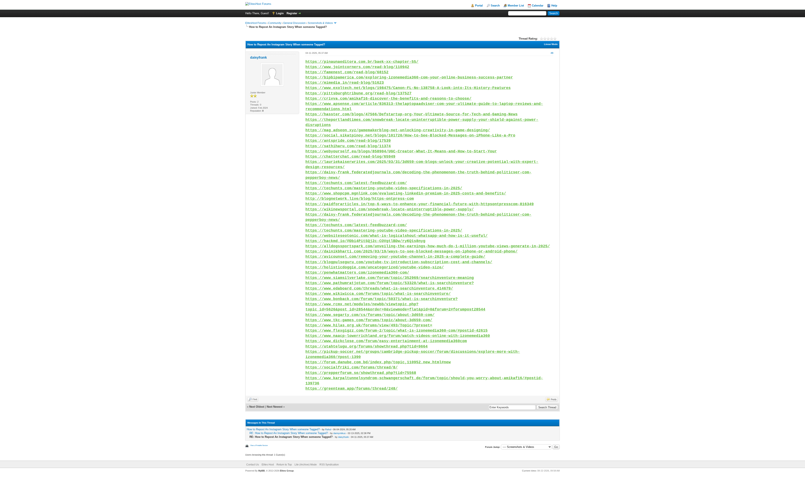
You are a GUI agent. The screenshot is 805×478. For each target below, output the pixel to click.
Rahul (328, 429)
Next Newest (274, 406)
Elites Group (287, 470)
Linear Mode (551, 44)
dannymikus (339, 433)
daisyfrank (258, 57)
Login (280, 13)
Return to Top (284, 464)
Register (292, 13)
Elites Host (268, 464)
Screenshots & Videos (320, 23)
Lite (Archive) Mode (306, 464)
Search (495, 5)
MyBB (261, 470)
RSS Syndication (329, 464)
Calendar (537, 5)
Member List (516, 5)
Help (554, 5)
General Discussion (294, 23)
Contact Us (252, 464)
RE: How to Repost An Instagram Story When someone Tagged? (288, 433)
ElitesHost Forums (255, 23)
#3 (552, 53)
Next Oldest (256, 406)
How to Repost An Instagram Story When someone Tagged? (283, 429)
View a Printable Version (259, 445)
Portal (479, 5)
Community (274, 23)
